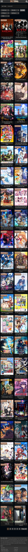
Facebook (16, 550)
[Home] (14, 1)
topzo (2, 545)
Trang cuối (24, 528)
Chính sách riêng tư (4, 550)
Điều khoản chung (4, 549)
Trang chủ (16, 549)
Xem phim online (4, 538)
